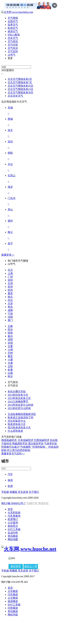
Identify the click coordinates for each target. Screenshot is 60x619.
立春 (10, 326)
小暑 (10, 359)
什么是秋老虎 (15, 431)
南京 (10, 296)
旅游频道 (13, 601)
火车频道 (13, 591)
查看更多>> (7, 254)
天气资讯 (13, 41)
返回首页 (16, 566)
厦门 (10, 320)
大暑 (10, 363)
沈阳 (10, 316)
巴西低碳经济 (41, 440)
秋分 (10, 376)
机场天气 (13, 28)
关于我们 (34, 492)
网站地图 (13, 539)
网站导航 (13, 614)
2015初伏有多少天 (18, 394)
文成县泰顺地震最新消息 (22, 414)
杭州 (10, 290)
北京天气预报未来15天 (20, 89)
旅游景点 (13, 526)
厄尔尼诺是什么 (17, 420)
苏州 (10, 286)
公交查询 (13, 522)
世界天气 (13, 24)
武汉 (10, 300)
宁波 (10, 313)
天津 (10, 283)
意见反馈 (23, 492)
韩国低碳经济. (9, 440)
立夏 (10, 346)
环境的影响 (40, 446)
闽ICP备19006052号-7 (13, 503)
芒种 (10, 353)
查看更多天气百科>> (13, 453)
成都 (10, 310)
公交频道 (13, 598)
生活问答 (13, 532)
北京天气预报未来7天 (20, 82)
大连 (10, 303)
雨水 (10, 329)
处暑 (10, 369)
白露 (10, 373)
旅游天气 (13, 31)
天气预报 (13, 18)
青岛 (10, 306)
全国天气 (13, 21)
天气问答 (13, 44)
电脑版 (13, 492)
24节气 (11, 54)
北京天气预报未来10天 (20, 85)
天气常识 (13, 48)
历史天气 (13, 38)
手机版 (5, 492)
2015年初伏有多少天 (19, 398)
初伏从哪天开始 (17, 391)
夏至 (10, 356)
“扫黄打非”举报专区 (37, 503)
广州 (10, 276)
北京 (10, 270)
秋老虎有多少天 (17, 424)
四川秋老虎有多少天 (19, 427)
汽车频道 (13, 594)
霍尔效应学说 (36, 443)
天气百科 (13, 51)
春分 (10, 336)
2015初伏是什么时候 (19, 408)
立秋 (10, 366)
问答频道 (13, 608)
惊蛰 (10, 332)
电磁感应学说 (20, 443)
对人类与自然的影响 (19, 450)
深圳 (10, 280)
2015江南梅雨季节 (18, 401)
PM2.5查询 (14, 34)
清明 (10, 339)
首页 (10, 509)
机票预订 (13, 519)
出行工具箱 (14, 529)
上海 (10, 273)
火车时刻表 (14, 512)
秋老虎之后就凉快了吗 (20, 417)
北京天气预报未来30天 (20, 92)
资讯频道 (13, 536)
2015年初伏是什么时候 (20, 405)
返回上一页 (30, 566)
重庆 (10, 293)
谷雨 (10, 342)
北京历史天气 (15, 95)
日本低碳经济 (25, 440)
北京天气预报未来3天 (20, 79)
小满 (10, 349)
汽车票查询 (14, 516)
